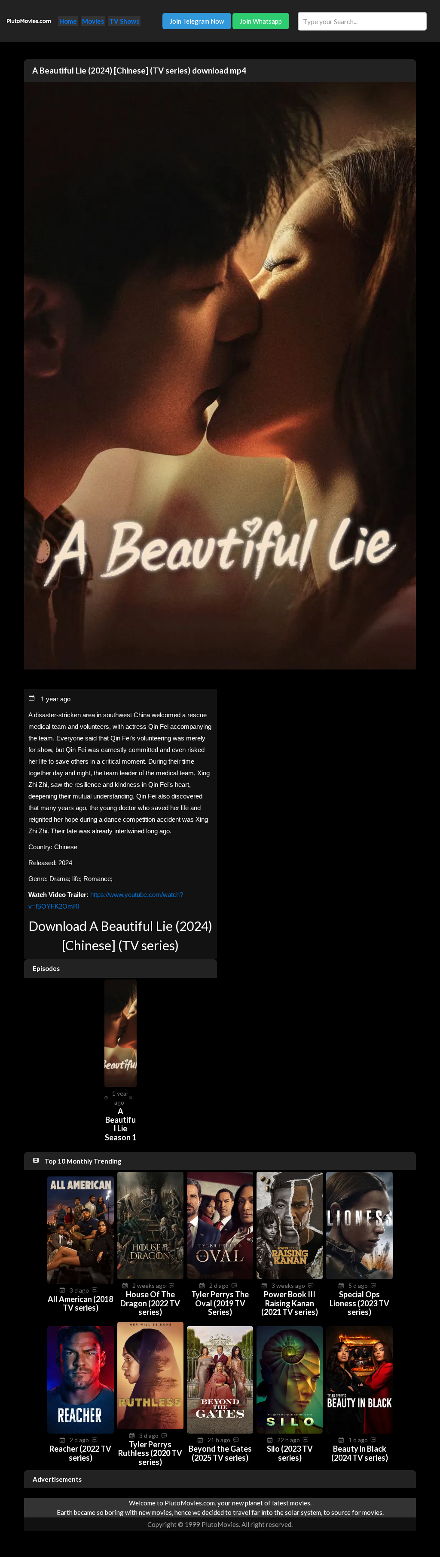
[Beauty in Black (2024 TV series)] (359, 1431)
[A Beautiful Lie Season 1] (120, 1084)
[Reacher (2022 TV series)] (80, 1431)
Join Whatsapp (261, 21)
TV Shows (124, 21)
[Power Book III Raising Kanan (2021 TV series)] (290, 1277)
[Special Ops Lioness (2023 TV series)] (359, 1277)
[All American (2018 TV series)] (80, 1281)
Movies (93, 21)
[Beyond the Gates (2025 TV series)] (220, 1431)
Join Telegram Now (197, 21)
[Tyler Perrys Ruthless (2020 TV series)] (150, 1427)
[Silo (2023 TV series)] (290, 1431)
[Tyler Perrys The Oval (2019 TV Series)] (220, 1277)
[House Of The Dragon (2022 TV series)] (150, 1277)
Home (68, 21)
